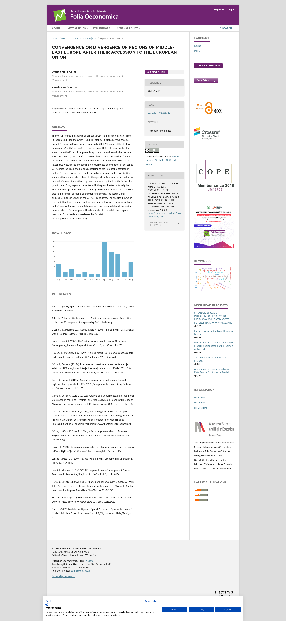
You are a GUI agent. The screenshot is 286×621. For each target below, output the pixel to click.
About (56, 28)
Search (227, 28)
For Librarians (200, 408)
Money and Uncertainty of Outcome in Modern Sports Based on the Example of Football (214, 346)
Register (219, 9)
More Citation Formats (159, 223)
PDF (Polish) (157, 72)
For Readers (199, 398)
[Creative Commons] (218, 114)
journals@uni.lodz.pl (80, 571)
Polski (197, 51)
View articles (77, 28)
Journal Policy (127, 28)
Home (55, 38)
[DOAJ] (204, 114)
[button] (50, 601)
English (197, 46)
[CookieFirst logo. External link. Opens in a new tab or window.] (46, 604)
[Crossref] (207, 140)
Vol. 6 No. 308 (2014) (85, 38)
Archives (66, 38)
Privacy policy (151, 601)
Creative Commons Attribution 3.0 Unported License (162, 160)
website (89, 561)
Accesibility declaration (63, 576)
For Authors (102, 28)
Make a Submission (208, 65)
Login (231, 9)
